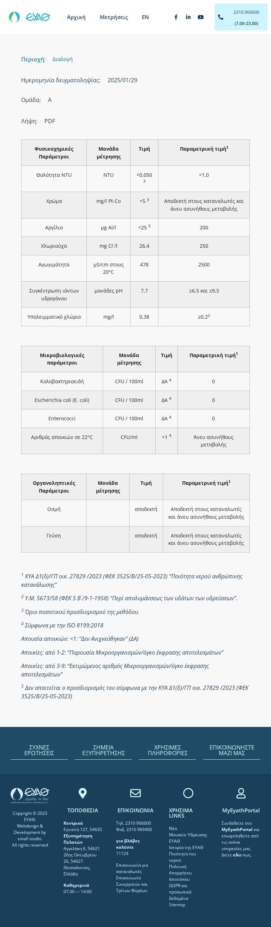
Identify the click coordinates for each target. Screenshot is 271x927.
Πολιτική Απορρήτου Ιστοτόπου (180, 872)
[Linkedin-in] (188, 17)
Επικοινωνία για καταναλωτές (132, 868)
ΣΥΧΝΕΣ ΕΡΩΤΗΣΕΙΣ (39, 750)
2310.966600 (246, 12)
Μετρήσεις (114, 16)
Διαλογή (63, 58)
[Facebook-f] (176, 17)
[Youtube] (200, 17)
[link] (238, 829)
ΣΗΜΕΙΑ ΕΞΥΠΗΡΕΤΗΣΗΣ (103, 750)
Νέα (173, 828)
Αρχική (76, 16)
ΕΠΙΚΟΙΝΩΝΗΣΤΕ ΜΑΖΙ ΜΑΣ (232, 750)
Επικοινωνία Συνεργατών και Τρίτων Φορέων (131, 884)
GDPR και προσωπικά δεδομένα (180, 892)
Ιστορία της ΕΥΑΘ (186, 847)
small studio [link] (29, 839)
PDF (49, 121)
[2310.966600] (220, 17)
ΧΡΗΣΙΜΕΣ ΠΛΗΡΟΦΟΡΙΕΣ (168, 750)
